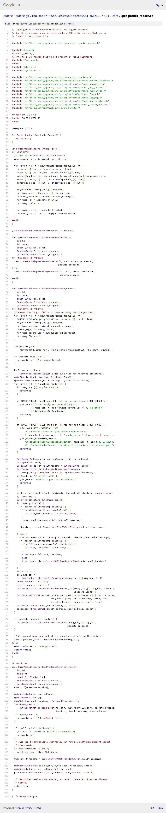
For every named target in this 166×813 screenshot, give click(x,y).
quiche (8, 16)
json (160, 807)
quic (107, 16)
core (115, 16)
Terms (37, 807)
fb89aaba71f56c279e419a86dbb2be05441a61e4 (65, 16)
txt (152, 807)
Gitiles (19, 807)
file (70, 23)
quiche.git (22, 16)
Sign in (159, 5)
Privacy (28, 807)
